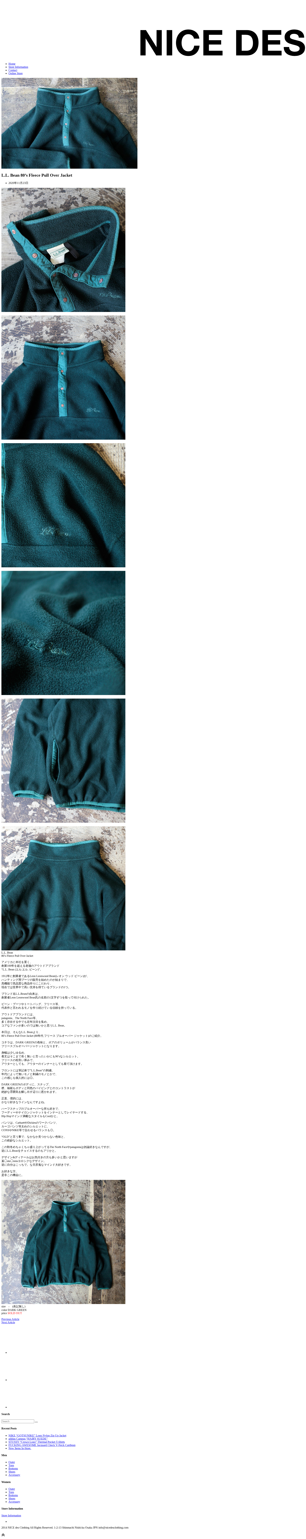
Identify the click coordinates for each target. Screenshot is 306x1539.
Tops (11, 1465)
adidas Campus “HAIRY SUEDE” (28, 1438)
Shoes (11, 1471)
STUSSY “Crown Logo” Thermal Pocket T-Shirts (36, 1441)
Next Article (8, 1322)
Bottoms (13, 1468)
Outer (11, 1462)
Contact (12, 70)
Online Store (15, 73)
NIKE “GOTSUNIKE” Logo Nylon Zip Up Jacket (37, 1435)
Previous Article (10, 1319)
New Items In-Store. (19, 1448)
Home (11, 63)
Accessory (14, 1474)
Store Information (18, 66)
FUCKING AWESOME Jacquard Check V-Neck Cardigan (41, 1445)
